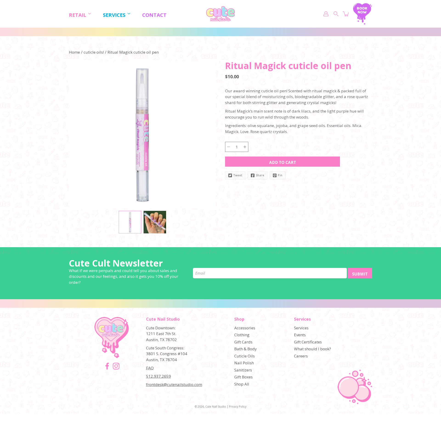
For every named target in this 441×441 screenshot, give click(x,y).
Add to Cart (282, 162)
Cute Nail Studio (215, 407)
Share (260, 175)
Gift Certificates (308, 342)
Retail (77, 15)
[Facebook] (107, 366)
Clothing (241, 334)
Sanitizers (243, 370)
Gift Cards (243, 342)
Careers (301, 356)
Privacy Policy (237, 407)
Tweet (237, 175)
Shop (239, 319)
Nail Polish (244, 363)
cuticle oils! (94, 52)
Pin (280, 175)
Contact (154, 15)
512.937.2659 (158, 376)
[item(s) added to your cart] (346, 13)
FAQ (150, 368)
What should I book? (312, 348)
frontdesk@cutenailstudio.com (174, 384)
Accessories (244, 328)
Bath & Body (245, 348)
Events (300, 334)
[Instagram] (116, 366)
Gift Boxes (243, 377)
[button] (233, 70)
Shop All (241, 384)
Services (114, 15)
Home (74, 52)
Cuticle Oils (244, 356)
